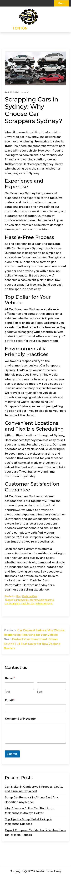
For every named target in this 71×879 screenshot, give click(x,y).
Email (9, 700)
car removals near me (42, 600)
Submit (12, 754)
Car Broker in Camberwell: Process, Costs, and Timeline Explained (34, 789)
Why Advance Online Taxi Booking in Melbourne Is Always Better (29, 811)
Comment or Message (20, 718)
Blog (18, 596)
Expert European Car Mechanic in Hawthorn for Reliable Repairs (35, 832)
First (7, 692)
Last (39, 692)
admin (27, 92)
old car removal (44, 603)
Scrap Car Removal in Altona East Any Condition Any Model (31, 800)
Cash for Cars (29, 596)
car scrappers (12, 603)
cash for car (27, 603)
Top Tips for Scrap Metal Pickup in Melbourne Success (28, 822)
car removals (21, 600)
